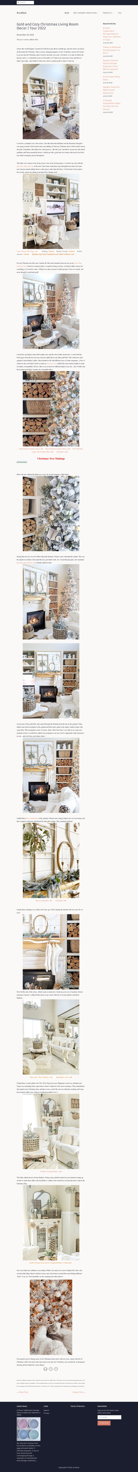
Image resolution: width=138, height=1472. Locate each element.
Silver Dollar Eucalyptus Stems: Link (57, 449)
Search (46, 1410)
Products (107, 13)
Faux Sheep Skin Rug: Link (27, 251)
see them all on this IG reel (26, 562)
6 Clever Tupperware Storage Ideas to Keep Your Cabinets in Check (112, 34)
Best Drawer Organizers (85, 13)
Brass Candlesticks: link (44, 900)
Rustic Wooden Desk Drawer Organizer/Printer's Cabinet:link (51, 1263)
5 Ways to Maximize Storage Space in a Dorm (112, 50)
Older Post (23, 1392)
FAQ (119, 13)
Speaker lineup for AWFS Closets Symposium (111, 90)
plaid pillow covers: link (64, 1077)
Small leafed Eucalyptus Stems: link (31, 449)
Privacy (46, 1413)
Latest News (22, 1406)
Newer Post (78, 1392)
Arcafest (76, 1467)
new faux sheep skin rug (25, 166)
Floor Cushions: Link (45, 1077)
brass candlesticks (32, 818)
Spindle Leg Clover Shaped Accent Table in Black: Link (53, 254)
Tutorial (52, 251)
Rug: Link (33, 1077)
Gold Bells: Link (62, 452)
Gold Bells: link (61, 900)
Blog (67, 13)
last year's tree (51, 363)
